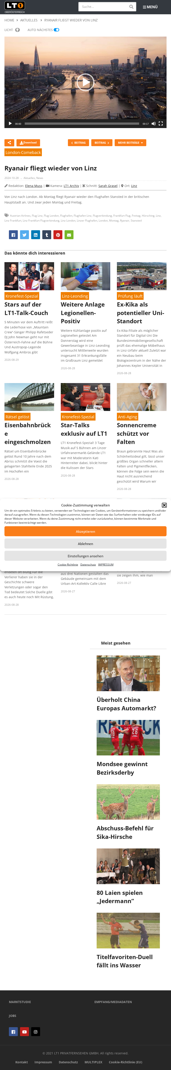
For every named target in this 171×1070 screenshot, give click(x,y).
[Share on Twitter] (24, 234)
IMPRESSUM (106, 564)
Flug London (51, 216)
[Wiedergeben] (10, 123)
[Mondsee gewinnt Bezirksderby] (128, 738)
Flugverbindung (102, 216)
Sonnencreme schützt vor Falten (136, 433)
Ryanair (124, 220)
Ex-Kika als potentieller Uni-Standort (140, 312)
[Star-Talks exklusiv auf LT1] (85, 397)
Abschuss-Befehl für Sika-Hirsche (125, 832)
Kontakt (21, 1062)
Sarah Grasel (108, 186)
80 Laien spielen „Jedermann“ (120, 897)
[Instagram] (35, 1031)
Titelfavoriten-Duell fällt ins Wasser (125, 961)
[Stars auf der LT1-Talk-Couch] (29, 276)
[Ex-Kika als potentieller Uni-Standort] (142, 276)
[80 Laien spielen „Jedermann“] (128, 866)
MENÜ (152, 6)
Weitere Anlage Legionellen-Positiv (83, 312)
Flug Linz (37, 216)
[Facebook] (13, 1031)
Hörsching (148, 216)
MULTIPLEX (93, 1062)
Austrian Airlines (20, 216)
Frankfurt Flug (121, 216)
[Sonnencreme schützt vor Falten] (142, 397)
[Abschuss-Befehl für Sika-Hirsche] (128, 802)
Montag (114, 220)
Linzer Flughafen (87, 220)
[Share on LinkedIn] (35, 234)
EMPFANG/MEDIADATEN (113, 1002)
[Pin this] (57, 234)
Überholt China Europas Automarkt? (126, 704)
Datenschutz (88, 564)
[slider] (82, 123)
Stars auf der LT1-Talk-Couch (26, 308)
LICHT (8, 30)
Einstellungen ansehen (85, 556)
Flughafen (66, 216)
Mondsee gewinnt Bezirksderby (122, 768)
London (103, 220)
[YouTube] (24, 1031)
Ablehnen (85, 543)
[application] (85, 82)
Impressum (43, 1062)
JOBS (12, 1016)
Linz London (68, 220)
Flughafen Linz (83, 216)
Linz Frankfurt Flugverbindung (41, 220)
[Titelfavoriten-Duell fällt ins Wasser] (128, 930)
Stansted (136, 220)
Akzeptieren (85, 531)
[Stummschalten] (153, 123)
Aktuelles (29, 178)
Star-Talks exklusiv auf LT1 (84, 429)
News (39, 178)
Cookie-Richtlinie (68, 564)
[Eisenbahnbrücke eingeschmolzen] (29, 397)
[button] (164, 505)
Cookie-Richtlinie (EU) (125, 1062)
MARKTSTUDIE (20, 1002)
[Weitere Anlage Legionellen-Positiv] (85, 276)
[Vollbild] (161, 123)
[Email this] (69, 234)
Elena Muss (33, 186)
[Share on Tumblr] (46, 234)
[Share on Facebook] (13, 234)
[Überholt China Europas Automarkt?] (128, 673)
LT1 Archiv (71, 186)
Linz (134, 186)
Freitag (136, 216)
